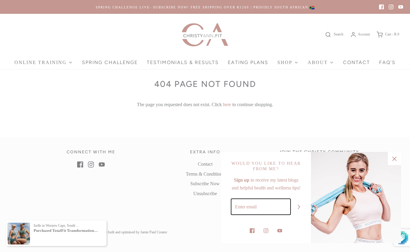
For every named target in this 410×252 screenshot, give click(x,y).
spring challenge (110, 62)
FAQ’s (387, 62)
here (227, 104)
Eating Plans (248, 62)
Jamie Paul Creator (153, 232)
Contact (356, 62)
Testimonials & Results (183, 62)
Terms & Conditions (205, 174)
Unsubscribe (205, 193)
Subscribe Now (205, 183)
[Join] (299, 206)
